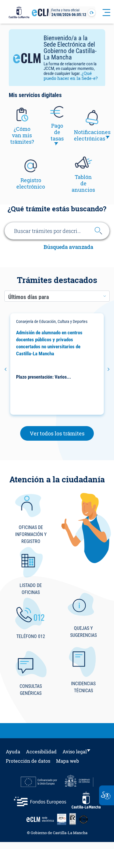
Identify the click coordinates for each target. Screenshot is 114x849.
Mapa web (67, 761)
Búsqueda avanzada (68, 247)
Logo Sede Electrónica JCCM (42, 15)
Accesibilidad (41, 751)
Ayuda (13, 751)
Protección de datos (28, 761)
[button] (5, 369)
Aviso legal (75, 751)
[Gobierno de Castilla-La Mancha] (19, 12)
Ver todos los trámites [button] (62, 433)
